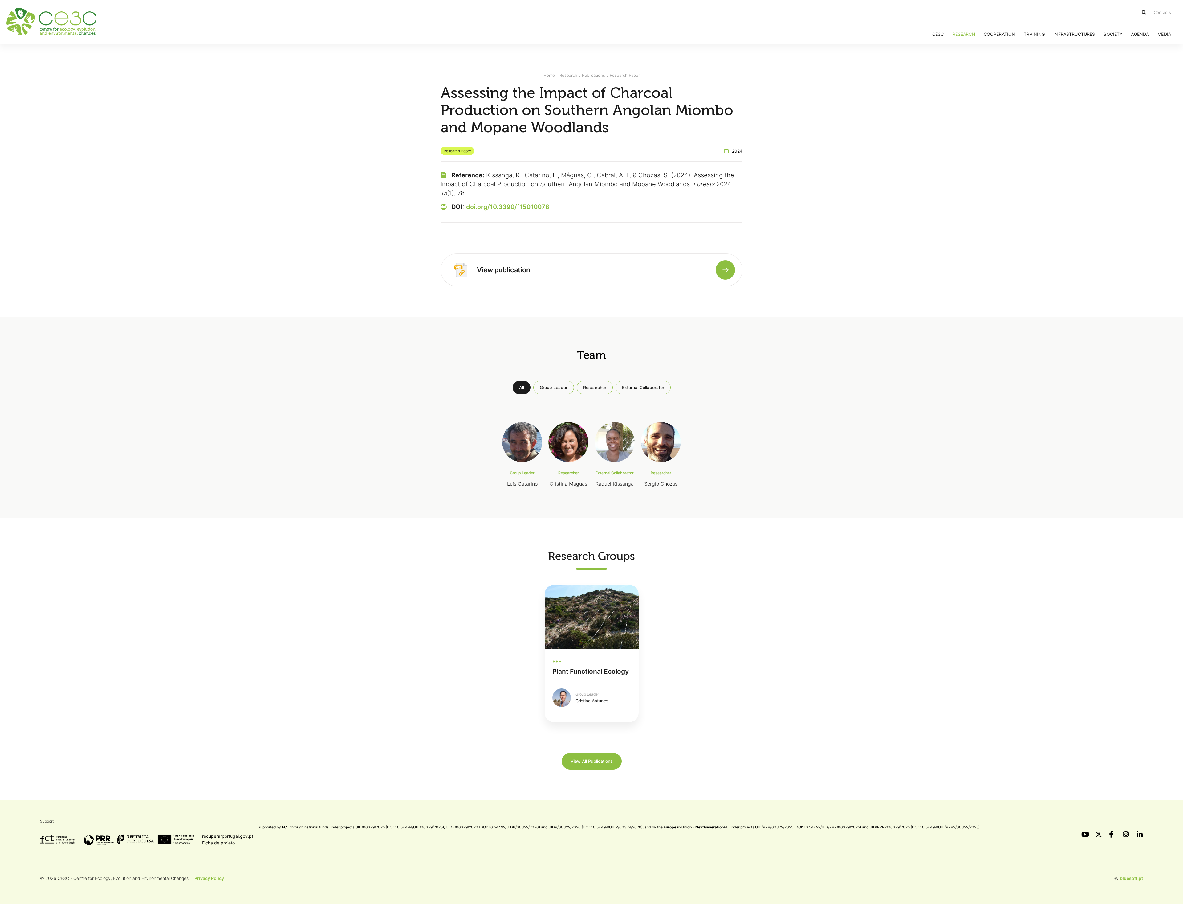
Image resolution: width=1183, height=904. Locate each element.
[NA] (460, 270)
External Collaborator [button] (643, 387)
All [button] (521, 387)
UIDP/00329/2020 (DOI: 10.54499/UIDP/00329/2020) (595, 827)
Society (1113, 34)
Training (1034, 34)
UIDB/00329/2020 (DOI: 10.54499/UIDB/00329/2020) (493, 827)
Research (964, 34)
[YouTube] (1084, 834)
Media (1164, 34)
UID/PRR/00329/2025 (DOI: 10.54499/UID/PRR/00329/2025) (808, 827)
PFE (556, 661)
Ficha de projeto (218, 842)
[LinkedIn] (1140, 834)
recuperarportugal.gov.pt (227, 836)
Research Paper (625, 75)
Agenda (1140, 34)
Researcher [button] (594, 387)
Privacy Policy (209, 878)
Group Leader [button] (553, 387)
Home (549, 75)
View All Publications (592, 761)
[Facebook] (1112, 834)
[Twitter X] (1098, 834)
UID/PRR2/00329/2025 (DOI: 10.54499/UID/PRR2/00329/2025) (924, 827)
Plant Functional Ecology (590, 671)
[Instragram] (1126, 834)
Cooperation (999, 34)
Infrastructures (1074, 34)
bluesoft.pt (1131, 878)
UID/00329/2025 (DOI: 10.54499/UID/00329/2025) (399, 827)
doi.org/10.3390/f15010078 (507, 207)
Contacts (1162, 12)
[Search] (1144, 12)
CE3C (938, 34)
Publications (593, 75)
